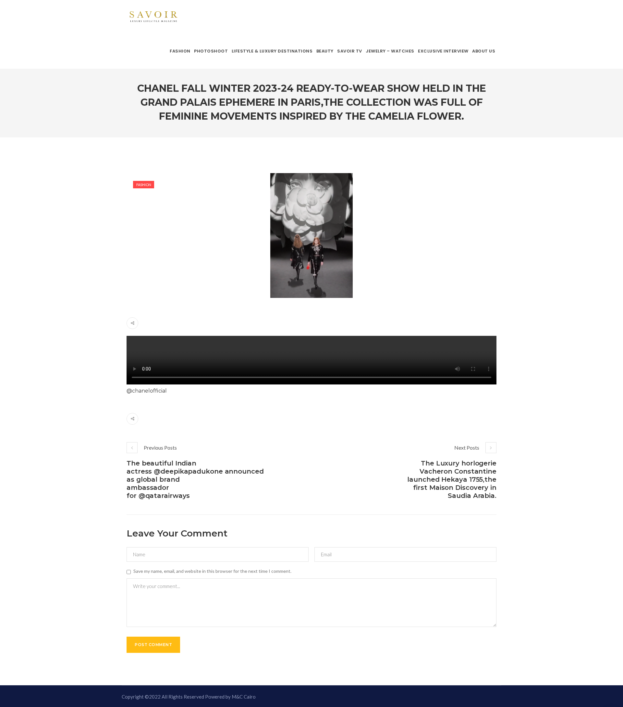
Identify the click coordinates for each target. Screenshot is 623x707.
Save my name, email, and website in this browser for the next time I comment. (212, 571)
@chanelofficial (147, 391)
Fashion (143, 185)
